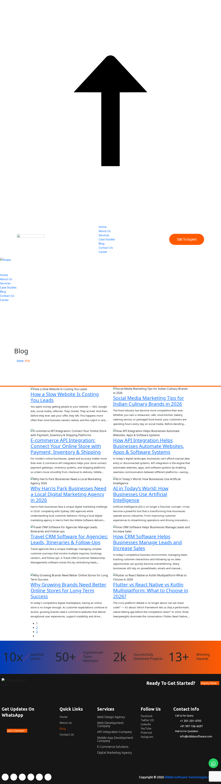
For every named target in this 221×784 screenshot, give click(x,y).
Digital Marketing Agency (114, 752)
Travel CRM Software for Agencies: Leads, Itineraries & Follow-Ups (69, 539)
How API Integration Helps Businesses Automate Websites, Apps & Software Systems (148, 446)
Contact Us (106, 248)
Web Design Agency (111, 717)
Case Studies (107, 239)
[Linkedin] (22, 777)
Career (103, 252)
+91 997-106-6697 (191, 726)
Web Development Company (110, 724)
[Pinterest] (39, 777)
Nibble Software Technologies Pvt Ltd (191, 777)
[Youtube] (30, 777)
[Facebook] (5, 777)
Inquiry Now (208, 683)
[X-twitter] (13, 777)
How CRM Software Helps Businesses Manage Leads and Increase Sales (147, 542)
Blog (101, 243)
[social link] (1, 304)
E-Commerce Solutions (112, 746)
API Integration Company (114, 731)
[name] (31, 239)
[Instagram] (48, 777)
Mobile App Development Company (115, 739)
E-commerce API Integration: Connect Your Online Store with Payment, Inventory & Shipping (66, 446)
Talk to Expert (186, 239)
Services (104, 235)
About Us (105, 231)
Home (103, 227)
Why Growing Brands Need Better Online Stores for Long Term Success (68, 590)
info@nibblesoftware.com (196, 736)
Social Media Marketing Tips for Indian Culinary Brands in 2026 (148, 401)
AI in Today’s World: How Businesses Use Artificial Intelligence (140, 494)
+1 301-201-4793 (190, 720)
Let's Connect (16, 731)
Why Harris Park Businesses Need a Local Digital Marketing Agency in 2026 (68, 494)
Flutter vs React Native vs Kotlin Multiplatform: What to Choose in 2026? (150, 590)
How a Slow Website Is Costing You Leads (65, 397)
